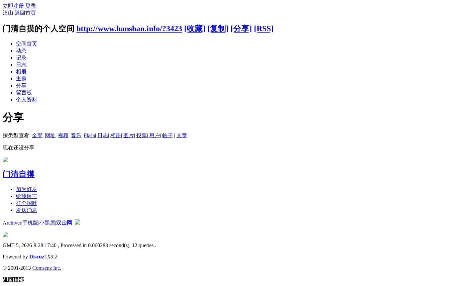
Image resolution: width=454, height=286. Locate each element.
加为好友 (26, 189)
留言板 (24, 92)
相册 (21, 71)
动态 (21, 50)
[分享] (241, 28)
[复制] (218, 28)
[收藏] (194, 28)
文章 (181, 135)
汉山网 (64, 223)
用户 (154, 135)
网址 (50, 135)
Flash (89, 135)
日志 (21, 64)
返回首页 (25, 13)
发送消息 (26, 210)
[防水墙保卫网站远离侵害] (77, 223)
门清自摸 (19, 174)
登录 (30, 6)
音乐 (76, 135)
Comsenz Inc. (46, 268)
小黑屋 (47, 223)
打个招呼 (26, 203)
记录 (21, 57)
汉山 (8, 13)
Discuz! (37, 256)
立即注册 (13, 6)
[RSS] (264, 28)
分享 (21, 85)
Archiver (12, 223)
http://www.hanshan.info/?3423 (129, 28)
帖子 (167, 135)
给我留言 (26, 196)
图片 (128, 135)
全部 (37, 135)
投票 (141, 135)
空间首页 (26, 44)
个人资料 (26, 99)
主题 (21, 78)
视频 (63, 135)
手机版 (30, 223)
